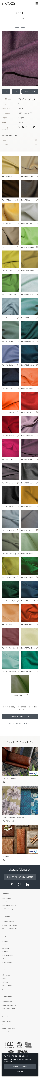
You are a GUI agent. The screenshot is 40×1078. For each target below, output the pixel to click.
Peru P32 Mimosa (8, 483)
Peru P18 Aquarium (28, 318)
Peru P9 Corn (6, 223)
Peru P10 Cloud (26, 223)
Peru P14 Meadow (27, 271)
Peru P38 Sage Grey (9, 553)
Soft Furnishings (8, 909)
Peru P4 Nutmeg (27, 176)
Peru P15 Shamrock (9, 294)
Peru (20, 13)
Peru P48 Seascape (9, 671)
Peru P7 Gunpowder (9, 200)
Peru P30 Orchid (7, 459)
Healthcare (5, 952)
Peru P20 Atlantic (27, 341)
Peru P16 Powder (27, 294)
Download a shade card (20, 724)
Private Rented (7, 962)
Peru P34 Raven (7, 506)
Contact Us (6, 1032)
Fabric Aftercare (7, 985)
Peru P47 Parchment (28, 648)
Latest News (6, 1021)
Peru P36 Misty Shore (9, 530)
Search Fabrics (7, 898)
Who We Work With (8, 1028)
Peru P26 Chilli (26, 412)
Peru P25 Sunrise (8, 412)
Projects (5, 941)
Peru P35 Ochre (26, 506)
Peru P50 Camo (17, 695)
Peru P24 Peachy (27, 388)
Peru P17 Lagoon (8, 318)
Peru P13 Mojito (7, 271)
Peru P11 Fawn (7, 247)
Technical (5, 982)
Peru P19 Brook (7, 341)
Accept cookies (20, 1066)
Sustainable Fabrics (9, 1005)
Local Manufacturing (9, 1009)
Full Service (6, 975)
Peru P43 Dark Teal (28, 601)
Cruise (4, 945)
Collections (6, 902)
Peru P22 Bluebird (27, 365)
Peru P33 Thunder (27, 483)
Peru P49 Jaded (27, 671)
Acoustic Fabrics (8, 921)
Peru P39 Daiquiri (27, 553)
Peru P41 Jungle (27, 577)
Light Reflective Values (10, 929)
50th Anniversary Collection (13, 818)
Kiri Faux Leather (9, 779)
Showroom (5, 1025)
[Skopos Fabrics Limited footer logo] (20, 869)
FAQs (3, 989)
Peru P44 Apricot (8, 624)
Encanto (6, 857)
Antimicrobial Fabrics (9, 925)
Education (5, 948)
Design (4, 978)
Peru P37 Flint (26, 530)
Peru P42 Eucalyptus (9, 601)
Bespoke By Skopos (9, 905)
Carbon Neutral (7, 1002)
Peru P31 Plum (26, 459)
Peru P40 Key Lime (8, 577)
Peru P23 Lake (7, 388)
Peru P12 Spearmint (28, 247)
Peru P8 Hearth (26, 200)
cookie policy (19, 1059)
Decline (20, 1072)
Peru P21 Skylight (8, 365)
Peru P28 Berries (8, 436)
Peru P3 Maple (7, 176)
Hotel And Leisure (8, 955)
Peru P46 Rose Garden (9, 648)
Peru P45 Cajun (26, 624)
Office (4, 959)
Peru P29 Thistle (27, 436)
